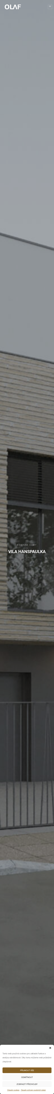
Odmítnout (27, 1077)
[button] (50, 1048)
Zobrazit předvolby (27, 1084)
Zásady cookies (13, 1090)
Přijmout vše (27, 1070)
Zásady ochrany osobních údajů (33, 1090)
